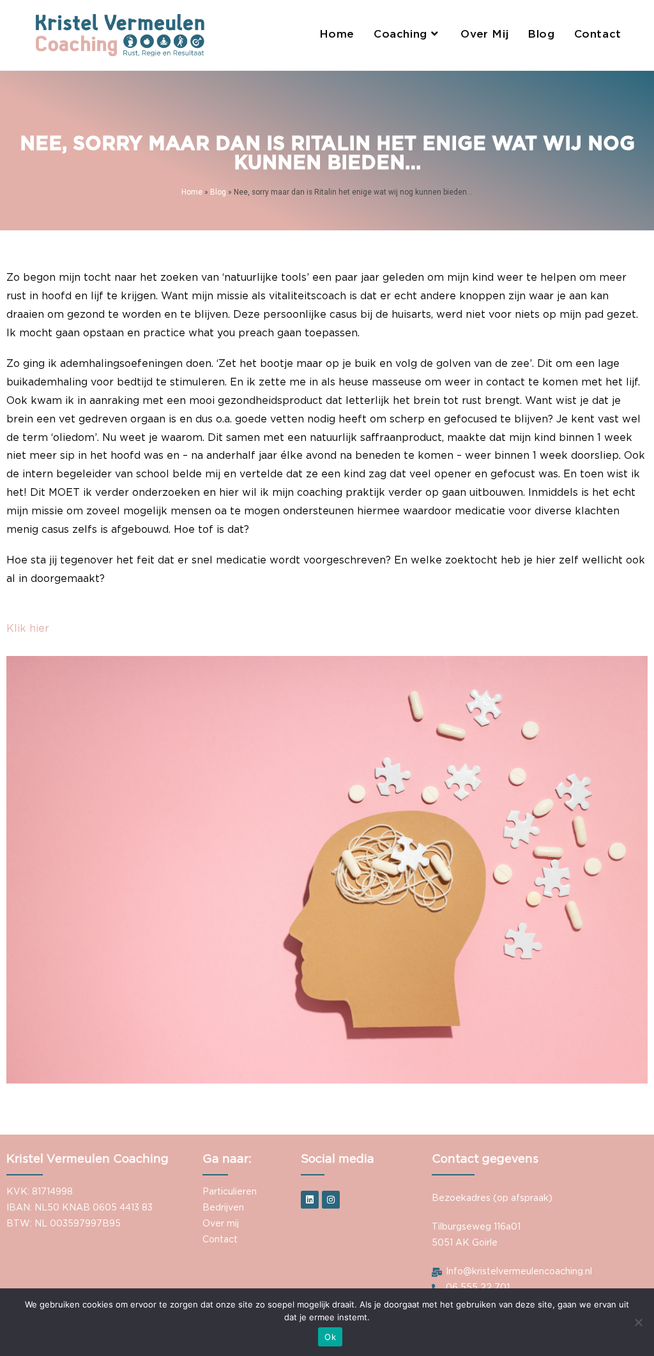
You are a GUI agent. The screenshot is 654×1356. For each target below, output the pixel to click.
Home (191, 192)
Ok (330, 1337)
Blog (218, 192)
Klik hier (27, 628)
